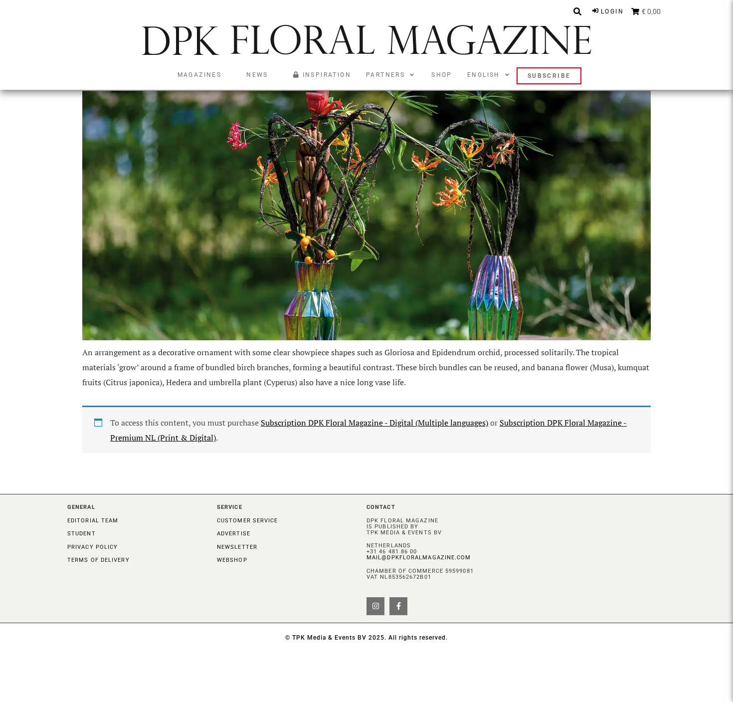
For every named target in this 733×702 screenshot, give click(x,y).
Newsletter (237, 547)
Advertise (233, 533)
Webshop (232, 560)
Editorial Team (92, 520)
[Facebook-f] (398, 606)
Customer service (247, 520)
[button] (391, 74)
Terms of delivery (98, 560)
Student (81, 533)
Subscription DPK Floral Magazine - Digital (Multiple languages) (374, 422)
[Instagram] (375, 606)
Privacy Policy (92, 547)
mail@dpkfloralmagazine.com (418, 557)
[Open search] (577, 11)
